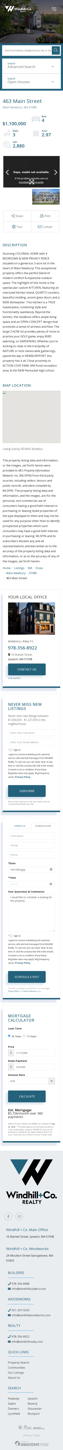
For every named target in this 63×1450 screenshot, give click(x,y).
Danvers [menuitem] (13, 1409)
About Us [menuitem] (14, 1378)
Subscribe (26, 791)
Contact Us (27, 669)
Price (11, 1046)
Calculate (27, 1096)
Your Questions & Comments (26, 891)
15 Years (31, 1036)
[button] (56, 50)
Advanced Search (22, 66)
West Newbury (16, 573)
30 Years (16, 1036)
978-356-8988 (20, 1284)
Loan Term (15, 1028)
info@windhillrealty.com (27, 1342)
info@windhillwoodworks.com (31, 1315)
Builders (16, 1272)
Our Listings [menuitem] (16, 1373)
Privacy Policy (22, 777)
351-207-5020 (20, 1310)
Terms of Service (29, 991)
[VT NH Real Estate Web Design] (31, 1443)
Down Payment (17, 1060)
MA (30, 568)
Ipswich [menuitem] (32, 1398)
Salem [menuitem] (12, 1403)
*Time (12, 877)
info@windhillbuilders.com (29, 1289)
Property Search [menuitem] (18, 1362)
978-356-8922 (22, 648)
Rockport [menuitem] (34, 1414)
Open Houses (19, 81)
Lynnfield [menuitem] (14, 1414)
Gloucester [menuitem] (35, 1409)
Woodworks (19, 1299)
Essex (39, 568)
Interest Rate (16, 1075)
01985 (33, 573)
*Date (12, 863)
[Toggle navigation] (48, 9)
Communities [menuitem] (16, 1367)
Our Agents (14, 678)
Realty (14, 1325)
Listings (19, 568)
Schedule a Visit (43, 826)
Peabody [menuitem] (13, 1398)
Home (6, 568)
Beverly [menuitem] (32, 1403)
